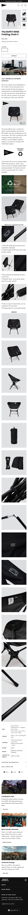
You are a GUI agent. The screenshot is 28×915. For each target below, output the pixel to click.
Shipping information (10, 762)
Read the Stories (7, 842)
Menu (4, 885)
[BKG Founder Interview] (14, 820)
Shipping (4, 41)
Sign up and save (9, 895)
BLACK (5, 50)
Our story (5, 809)
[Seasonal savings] (14, 853)
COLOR (4, 47)
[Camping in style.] (14, 787)
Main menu (6, 889)
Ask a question (7, 766)
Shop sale (5, 873)
